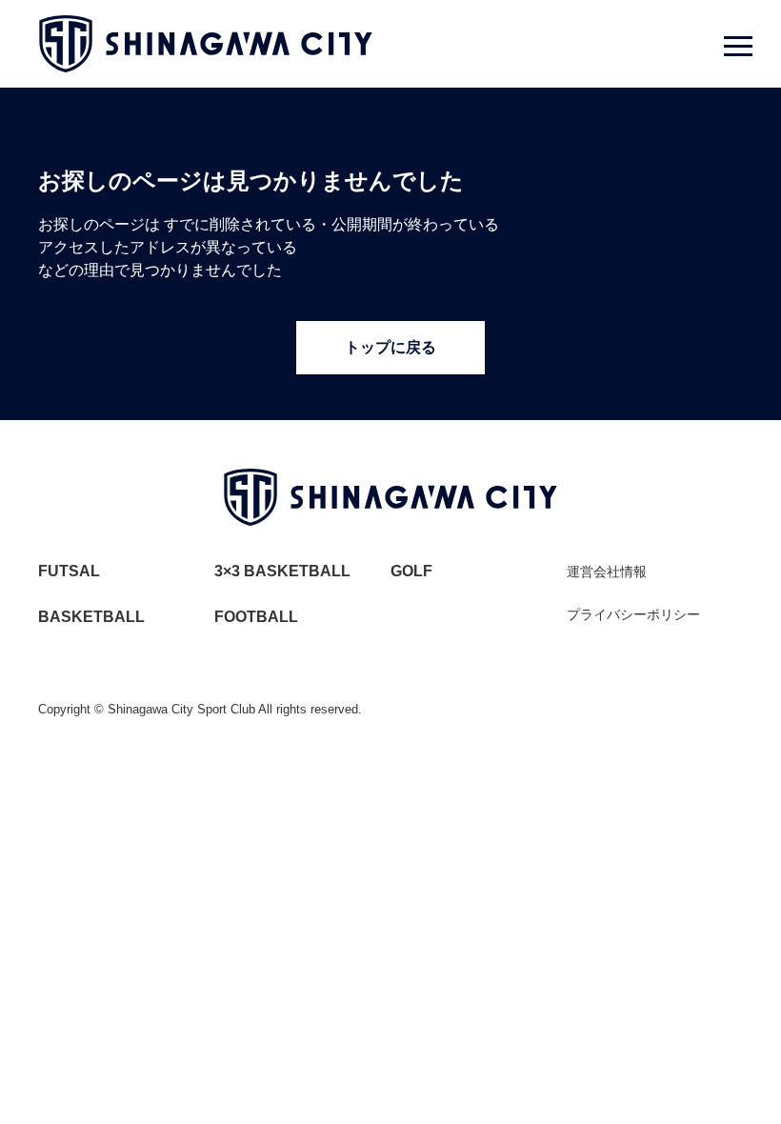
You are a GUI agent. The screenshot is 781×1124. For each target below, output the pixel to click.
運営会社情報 (607, 571)
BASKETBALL (91, 617)
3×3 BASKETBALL (282, 571)
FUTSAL (69, 571)
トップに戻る (390, 347)
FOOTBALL (256, 617)
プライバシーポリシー (633, 614)
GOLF (411, 571)
